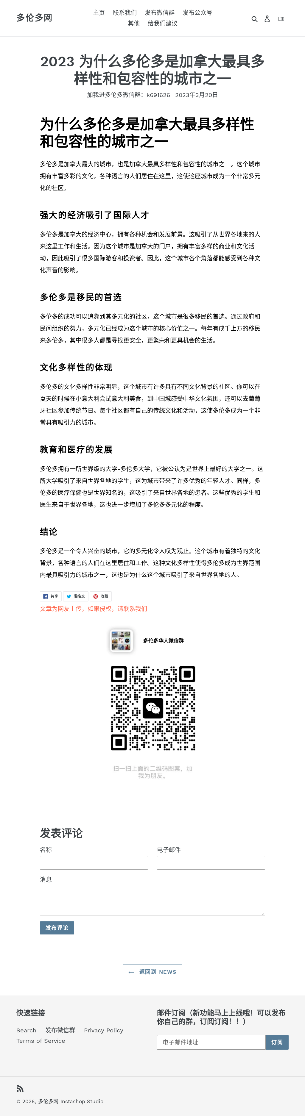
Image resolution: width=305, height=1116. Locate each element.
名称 (46, 850)
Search (26, 1030)
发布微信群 (60, 1030)
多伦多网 (34, 18)
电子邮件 (169, 850)
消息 (46, 879)
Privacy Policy (103, 1030)
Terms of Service (40, 1040)
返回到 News (157, 972)
